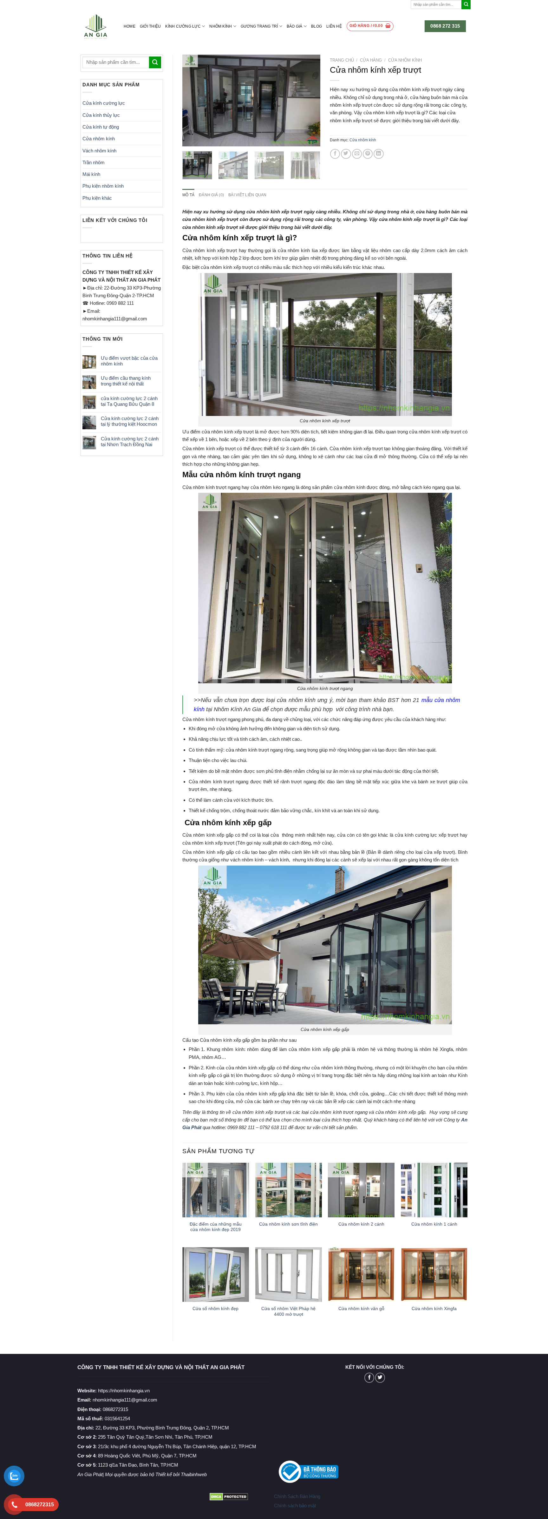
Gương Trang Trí (259, 26)
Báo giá (295, 26)
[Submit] (466, 4)
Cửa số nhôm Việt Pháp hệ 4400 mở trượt (288, 1311)
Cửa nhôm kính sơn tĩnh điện (288, 1224)
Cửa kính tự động (100, 127)
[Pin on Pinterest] (368, 154)
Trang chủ (342, 60)
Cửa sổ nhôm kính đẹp (215, 1308)
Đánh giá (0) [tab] (211, 195)
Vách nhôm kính (99, 150)
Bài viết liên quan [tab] (247, 195)
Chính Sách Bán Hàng (297, 1496)
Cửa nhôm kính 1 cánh (434, 1224)
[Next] (309, 100)
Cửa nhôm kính (98, 138)
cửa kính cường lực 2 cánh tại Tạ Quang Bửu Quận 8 (129, 401)
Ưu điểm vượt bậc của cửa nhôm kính (129, 360)
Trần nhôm (93, 162)
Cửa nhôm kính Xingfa (434, 1308)
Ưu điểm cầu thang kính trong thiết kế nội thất (126, 380)
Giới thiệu (150, 26)
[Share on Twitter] (346, 154)
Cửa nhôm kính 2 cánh (361, 1224)
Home (129, 26)
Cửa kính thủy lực (101, 115)
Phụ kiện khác (97, 198)
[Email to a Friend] (357, 154)
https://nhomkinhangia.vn (113, 1390)
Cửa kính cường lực (103, 103)
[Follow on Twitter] (380, 1377)
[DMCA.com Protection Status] (229, 1496)
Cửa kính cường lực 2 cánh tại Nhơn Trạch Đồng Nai (130, 441)
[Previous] (193, 100)
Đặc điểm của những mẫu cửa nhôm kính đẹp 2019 (216, 1227)
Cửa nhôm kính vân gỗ (361, 1308)
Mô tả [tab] (188, 195)
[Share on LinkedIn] (378, 154)
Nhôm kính (220, 26)
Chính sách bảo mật (295, 1505)
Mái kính (91, 174)
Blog (316, 26)
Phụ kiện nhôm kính (103, 186)
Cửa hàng (371, 60)
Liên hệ (334, 26)
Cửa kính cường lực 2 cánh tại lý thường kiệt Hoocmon (130, 421)
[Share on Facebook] (335, 154)
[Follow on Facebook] (369, 1377)
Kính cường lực (182, 26)
